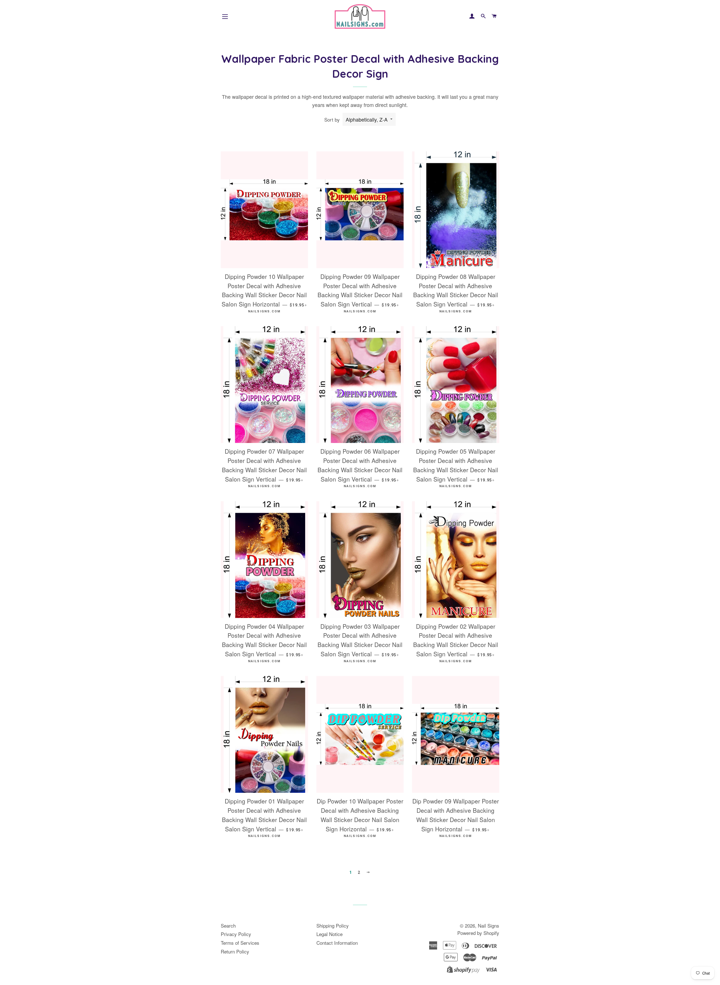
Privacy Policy (236, 933)
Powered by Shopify (478, 932)
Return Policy (235, 951)
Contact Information (337, 942)
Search (228, 925)
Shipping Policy (332, 925)
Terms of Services (240, 942)
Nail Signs (488, 925)
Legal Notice (329, 933)
